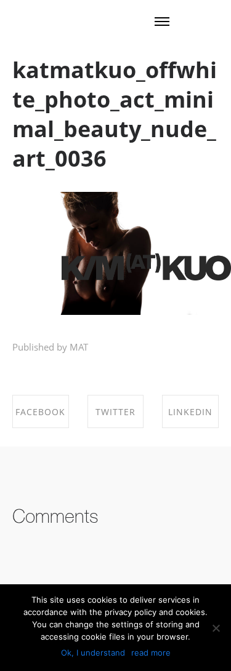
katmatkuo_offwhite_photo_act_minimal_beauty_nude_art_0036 (114, 114)
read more (151, 652)
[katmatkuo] (146, 267)
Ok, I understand (93, 652)
